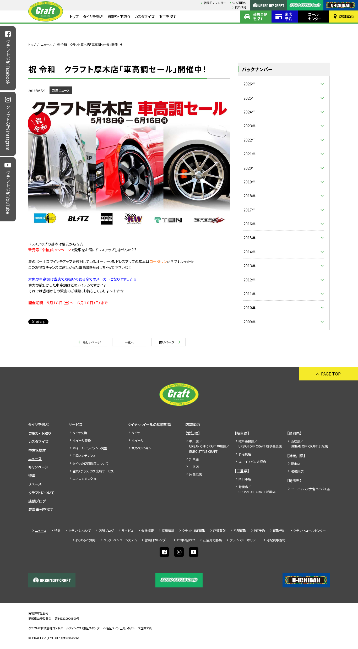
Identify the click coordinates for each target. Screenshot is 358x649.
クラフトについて (41, 492)
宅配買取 (240, 530)
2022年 (249, 140)
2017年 (249, 209)
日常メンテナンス (84, 455)
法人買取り (239, 3)
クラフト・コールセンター (309, 530)
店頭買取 (219, 530)
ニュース (46, 44)
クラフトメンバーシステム (120, 540)
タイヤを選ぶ (93, 16)
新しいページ (92, 342)
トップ (74, 16)
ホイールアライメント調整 (90, 448)
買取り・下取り (118, 16)
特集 (32, 475)
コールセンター (315, 16)
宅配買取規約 (276, 540)
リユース (35, 484)
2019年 (249, 181)
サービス (76, 424)
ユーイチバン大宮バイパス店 (310, 489)
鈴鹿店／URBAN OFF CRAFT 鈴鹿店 (256, 489)
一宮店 (194, 466)
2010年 (249, 307)
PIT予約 (259, 530)
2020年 (249, 168)
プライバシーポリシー (244, 540)
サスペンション (141, 448)
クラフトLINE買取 (193, 530)
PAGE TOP (331, 373)
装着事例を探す (260, 16)
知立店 (194, 459)
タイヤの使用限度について (90, 463)
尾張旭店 (195, 474)
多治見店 (244, 454)
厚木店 (295, 463)
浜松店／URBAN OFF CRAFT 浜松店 (309, 443)
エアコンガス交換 (84, 478)
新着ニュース (61, 90)
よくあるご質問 (85, 540)
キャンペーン (38, 467)
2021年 (249, 153)
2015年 (249, 237)
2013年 (249, 265)
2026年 (249, 83)
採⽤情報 (240, 7)
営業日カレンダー (215, 3)
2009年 (249, 321)
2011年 (249, 293)
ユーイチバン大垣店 (252, 461)
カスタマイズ (144, 16)
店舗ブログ (37, 501)
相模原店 (297, 471)
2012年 (249, 279)
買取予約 (279, 530)
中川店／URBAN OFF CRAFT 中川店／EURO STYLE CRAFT (209, 446)
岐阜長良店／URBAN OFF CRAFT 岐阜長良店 (260, 443)
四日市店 (244, 479)
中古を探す (167, 16)
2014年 (249, 251)
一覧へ (129, 342)
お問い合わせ (186, 540)
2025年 (249, 98)
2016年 (249, 223)
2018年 (249, 195)
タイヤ (136, 432)
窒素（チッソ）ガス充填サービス (93, 471)
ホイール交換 (82, 440)
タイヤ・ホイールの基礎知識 (149, 424)
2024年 (249, 111)
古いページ (166, 342)
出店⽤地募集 (212, 540)
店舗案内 (346, 16)
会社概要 (147, 530)
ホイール (138, 440)
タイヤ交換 (80, 432)
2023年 (249, 125)
